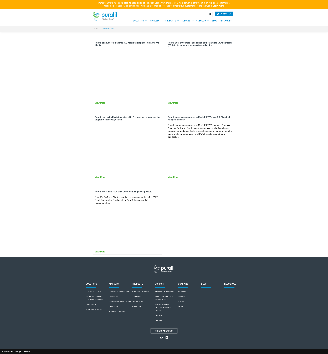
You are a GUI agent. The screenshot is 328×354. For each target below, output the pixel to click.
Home (96, 29)
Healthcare (113, 306)
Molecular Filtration (140, 291)
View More (100, 103)
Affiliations (182, 291)
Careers (181, 296)
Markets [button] (155, 21)
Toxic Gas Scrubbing (94, 309)
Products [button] (170, 21)
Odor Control (91, 304)
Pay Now (159, 315)
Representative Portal (164, 291)
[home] (110, 16)
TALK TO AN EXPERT (164, 331)
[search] (210, 14)
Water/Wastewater (117, 311)
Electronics (113, 296)
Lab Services (137, 301)
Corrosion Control (93, 291)
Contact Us (225, 14)
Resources (226, 21)
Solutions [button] (138, 21)
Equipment (136, 296)
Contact (158, 320)
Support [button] (186, 21)
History (181, 301)
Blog (214, 21)
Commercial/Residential (119, 291)
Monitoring (136, 306)
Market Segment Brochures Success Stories (163, 307)
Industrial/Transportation (120, 301)
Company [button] (201, 21)
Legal (180, 306)
